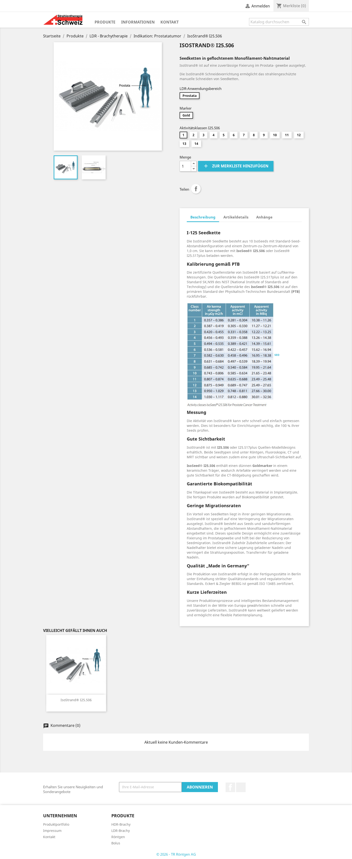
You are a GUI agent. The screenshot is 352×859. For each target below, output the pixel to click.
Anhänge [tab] (264, 217)
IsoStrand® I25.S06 (76, 700)
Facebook (230, 787)
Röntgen (118, 837)
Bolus (115, 843)
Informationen (138, 22)
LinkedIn (241, 787)
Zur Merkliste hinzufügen (235, 166)
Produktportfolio (56, 824)
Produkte (105, 22)
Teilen (196, 189)
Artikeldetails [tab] (235, 217)
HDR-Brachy (121, 824)
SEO (276, 354)
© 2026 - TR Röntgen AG (176, 854)
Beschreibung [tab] (203, 217)
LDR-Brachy (120, 830)
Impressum (52, 830)
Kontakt (169, 22)
